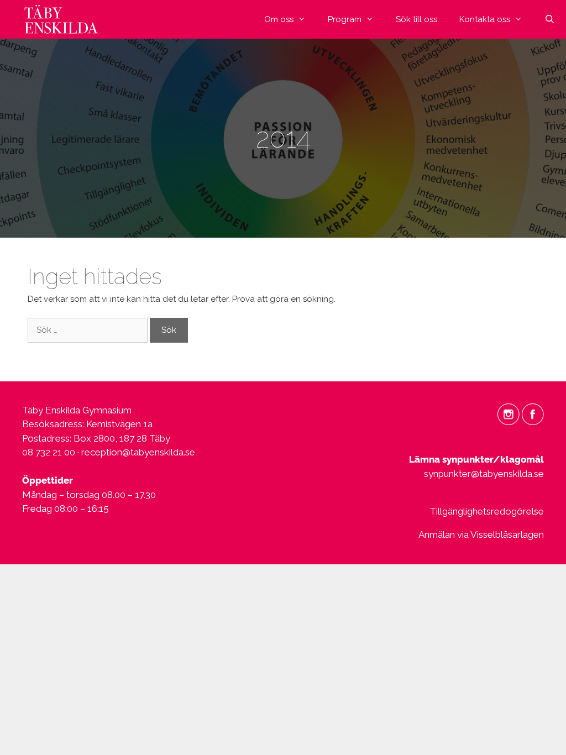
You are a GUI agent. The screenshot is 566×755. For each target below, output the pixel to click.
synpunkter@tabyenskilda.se (484, 473)
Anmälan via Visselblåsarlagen (481, 534)
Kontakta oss (484, 19)
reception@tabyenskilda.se (138, 452)
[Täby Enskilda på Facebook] (533, 413)
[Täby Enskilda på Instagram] (508, 413)
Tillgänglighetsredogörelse (486, 511)
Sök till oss (416, 19)
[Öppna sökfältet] (549, 19)
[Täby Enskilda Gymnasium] (64, 19)
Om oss (279, 19)
